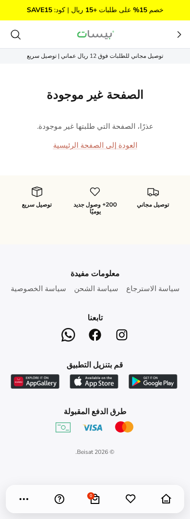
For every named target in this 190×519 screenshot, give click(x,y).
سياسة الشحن (96, 289)
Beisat (85, 452)
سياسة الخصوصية (38, 289)
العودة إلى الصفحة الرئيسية (95, 145)
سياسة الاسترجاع (153, 289)
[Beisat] (95, 34)
